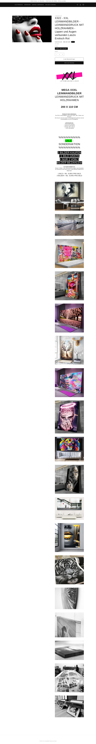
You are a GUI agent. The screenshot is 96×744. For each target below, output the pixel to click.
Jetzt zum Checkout (69, 62)
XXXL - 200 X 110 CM (61, 48)
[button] (77, 4)
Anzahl (56, 51)
